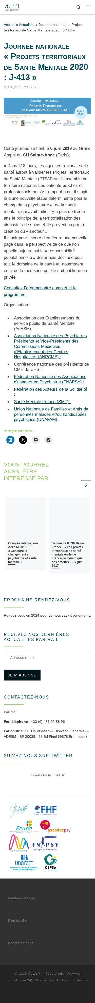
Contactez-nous (20, 943)
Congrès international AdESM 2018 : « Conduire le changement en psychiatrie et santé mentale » (23, 552)
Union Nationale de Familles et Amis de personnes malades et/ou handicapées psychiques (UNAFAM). (51, 414)
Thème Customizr (74, 980)
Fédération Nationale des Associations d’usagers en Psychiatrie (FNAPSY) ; (50, 379)
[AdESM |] (12, 7)
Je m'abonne (22, 675)
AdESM (34, 973)
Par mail (10, 712)
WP (29, 980)
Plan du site (17, 921)
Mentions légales (21, 898)
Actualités (26, 25)
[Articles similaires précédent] (75, 485)
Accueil (9, 25)
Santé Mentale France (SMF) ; (42, 401)
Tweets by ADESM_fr (47, 775)
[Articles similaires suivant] (86, 485)
